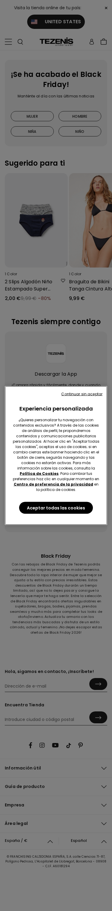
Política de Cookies (39, 473)
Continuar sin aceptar (81, 394)
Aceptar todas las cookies (56, 508)
